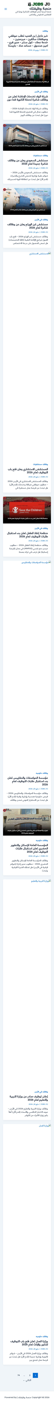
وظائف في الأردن (41, 91)
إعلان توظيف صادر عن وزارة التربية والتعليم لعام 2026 (29, 1098)
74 (18, 1375)
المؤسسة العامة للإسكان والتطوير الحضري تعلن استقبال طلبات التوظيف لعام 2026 (29, 848)
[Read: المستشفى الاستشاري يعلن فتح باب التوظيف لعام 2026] (27, 355)
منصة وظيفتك (40, 8)
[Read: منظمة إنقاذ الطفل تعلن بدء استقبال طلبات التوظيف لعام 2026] (27, 510)
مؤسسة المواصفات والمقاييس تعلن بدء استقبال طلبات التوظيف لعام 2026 (27, 781)
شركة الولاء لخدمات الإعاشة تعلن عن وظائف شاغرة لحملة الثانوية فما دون (27, 98)
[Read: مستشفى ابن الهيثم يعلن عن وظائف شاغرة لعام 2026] (27, 201)
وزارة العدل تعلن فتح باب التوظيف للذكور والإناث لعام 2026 (29, 1343)
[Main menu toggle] (6, 9)
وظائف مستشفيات (40, 155)
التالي (27, 1380)
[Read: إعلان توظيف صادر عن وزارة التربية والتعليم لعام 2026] (27, 983)
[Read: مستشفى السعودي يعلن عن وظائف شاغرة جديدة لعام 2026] (27, 137)
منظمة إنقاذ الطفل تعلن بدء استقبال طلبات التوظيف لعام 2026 (27, 534)
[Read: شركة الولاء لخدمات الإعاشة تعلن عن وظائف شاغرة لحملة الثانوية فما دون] (27, 73)
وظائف (45, 31)
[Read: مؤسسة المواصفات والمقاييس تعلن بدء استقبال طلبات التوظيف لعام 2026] (27, 664)
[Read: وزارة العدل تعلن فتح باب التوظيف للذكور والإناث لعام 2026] (27, 1227)
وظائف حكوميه (42, 773)
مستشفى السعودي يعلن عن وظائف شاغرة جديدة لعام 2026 (28, 162)
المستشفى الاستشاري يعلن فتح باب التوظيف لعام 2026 (28, 471)
